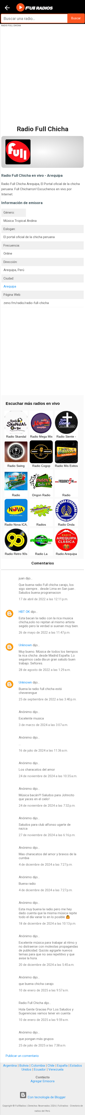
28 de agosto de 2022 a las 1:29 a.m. (45, 670)
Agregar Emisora (42, 1081)
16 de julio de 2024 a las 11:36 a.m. (43, 750)
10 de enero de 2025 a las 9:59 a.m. (44, 1020)
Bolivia (24, 1066)
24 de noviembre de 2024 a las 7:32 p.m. (47, 806)
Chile (51, 1066)
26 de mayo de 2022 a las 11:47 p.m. (44, 632)
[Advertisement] (42, 80)
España (62, 1066)
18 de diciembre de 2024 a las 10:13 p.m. (47, 923)
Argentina (10, 1066)
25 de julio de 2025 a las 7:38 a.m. (42, 1045)
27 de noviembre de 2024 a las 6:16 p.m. (47, 835)
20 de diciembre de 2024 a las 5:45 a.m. (46, 965)
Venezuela (55, 1069)
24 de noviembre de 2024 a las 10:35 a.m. (48, 776)
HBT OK (24, 612)
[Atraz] (7, 8)
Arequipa (9, 286)
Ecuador (40, 1069)
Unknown (25, 645)
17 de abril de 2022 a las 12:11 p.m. (43, 599)
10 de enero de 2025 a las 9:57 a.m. (44, 990)
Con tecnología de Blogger (46, 1097)
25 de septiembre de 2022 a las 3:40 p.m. (47, 699)
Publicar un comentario (22, 1056)
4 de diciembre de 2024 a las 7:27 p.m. (46, 864)
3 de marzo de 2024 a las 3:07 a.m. (43, 725)
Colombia (38, 1066)
